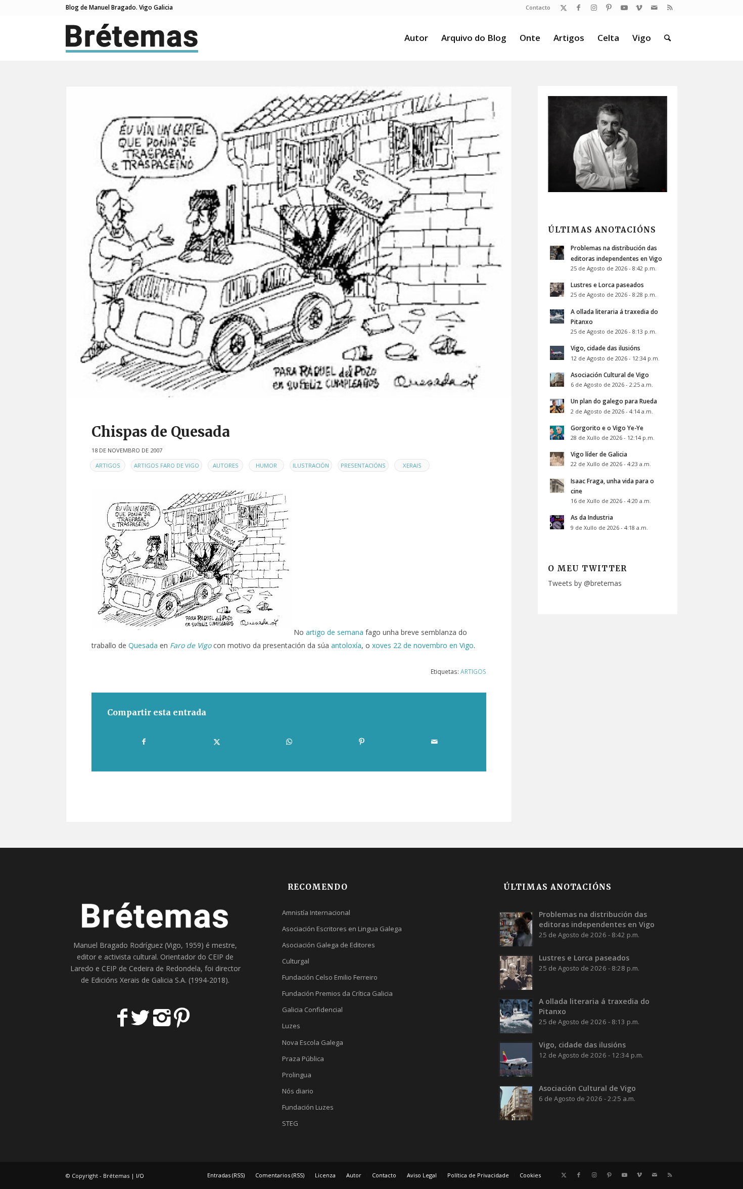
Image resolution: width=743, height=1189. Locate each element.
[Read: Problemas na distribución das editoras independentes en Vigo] (557, 253)
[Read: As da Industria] (557, 522)
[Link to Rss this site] (669, 7)
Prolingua (296, 1074)
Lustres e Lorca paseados (607, 285)
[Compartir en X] (216, 741)
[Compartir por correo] (434, 741)
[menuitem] (535, 7)
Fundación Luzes (308, 1107)
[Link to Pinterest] (608, 7)
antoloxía (346, 645)
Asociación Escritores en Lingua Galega (342, 928)
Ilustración (311, 465)
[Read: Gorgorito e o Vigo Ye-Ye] (557, 433)
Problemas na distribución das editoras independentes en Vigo (597, 919)
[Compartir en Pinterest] (361, 741)
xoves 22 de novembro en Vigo (423, 645)
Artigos (108, 465)
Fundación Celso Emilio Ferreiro (330, 977)
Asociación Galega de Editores (328, 944)
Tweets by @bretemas (585, 583)
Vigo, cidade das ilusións (605, 348)
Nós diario (297, 1090)
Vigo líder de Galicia (599, 454)
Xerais (412, 465)
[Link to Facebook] (578, 7)
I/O (140, 1175)
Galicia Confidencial (312, 1009)
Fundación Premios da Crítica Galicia (337, 993)
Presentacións (363, 465)
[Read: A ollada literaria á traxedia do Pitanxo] (557, 316)
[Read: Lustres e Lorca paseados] (557, 290)
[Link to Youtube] (624, 7)
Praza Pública (303, 1058)
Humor (266, 465)
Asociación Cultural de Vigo (610, 375)
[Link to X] (563, 7)
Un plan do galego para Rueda (614, 401)
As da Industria (592, 517)
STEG (290, 1123)
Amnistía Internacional (316, 912)
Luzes (291, 1025)
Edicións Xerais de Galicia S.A (138, 980)
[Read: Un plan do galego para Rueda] (557, 406)
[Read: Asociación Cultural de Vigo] (557, 380)
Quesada (143, 645)
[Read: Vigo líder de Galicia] (557, 459)
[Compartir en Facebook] (144, 741)
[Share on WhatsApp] (289, 741)
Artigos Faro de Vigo (166, 465)
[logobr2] (132, 38)
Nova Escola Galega (312, 1042)
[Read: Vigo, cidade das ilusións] (557, 353)
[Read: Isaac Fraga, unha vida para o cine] (557, 486)
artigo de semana (334, 632)
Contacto (538, 7)
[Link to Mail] (654, 7)
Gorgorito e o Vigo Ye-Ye (607, 428)
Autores (226, 465)
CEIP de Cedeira (128, 968)
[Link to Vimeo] (639, 7)
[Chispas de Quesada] (289, 241)
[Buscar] (667, 38)
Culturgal (295, 961)
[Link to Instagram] (593, 7)
